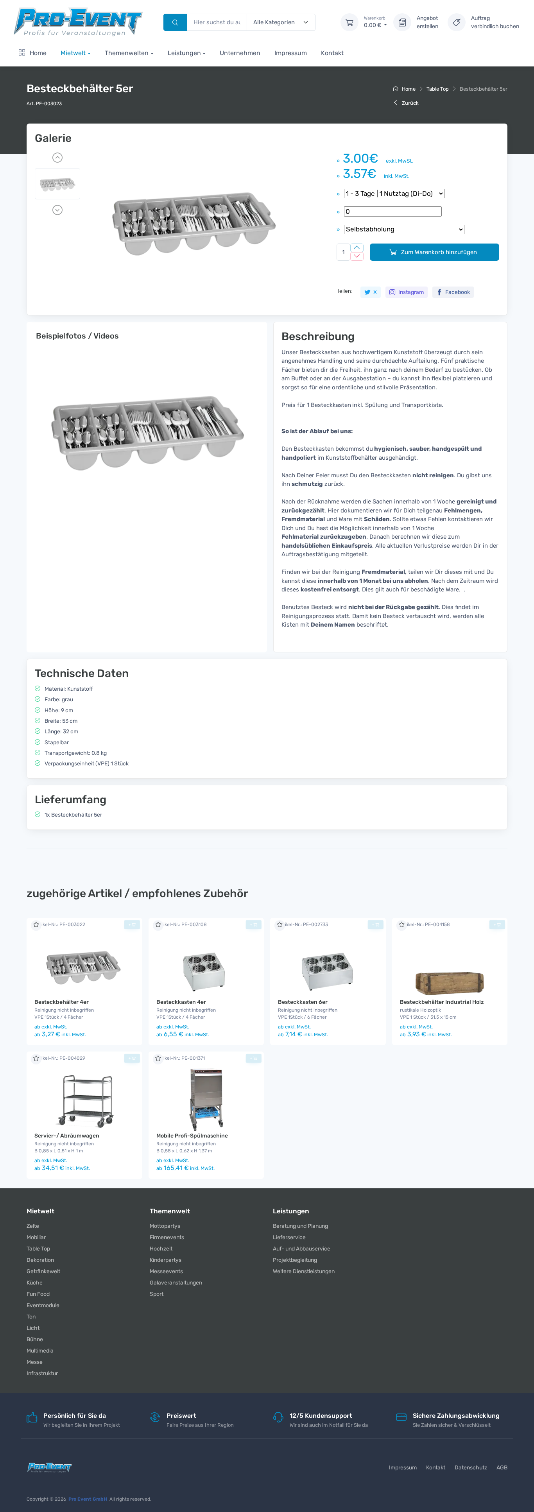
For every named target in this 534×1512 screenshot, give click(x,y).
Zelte (33, 1226)
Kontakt (332, 53)
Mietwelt (73, 53)
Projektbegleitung (295, 1260)
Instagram (410, 292)
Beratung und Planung (300, 1226)
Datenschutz (471, 1467)
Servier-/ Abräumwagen (66, 1135)
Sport (156, 1294)
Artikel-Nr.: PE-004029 (59, 1058)
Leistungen (184, 53)
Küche (35, 1282)
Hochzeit (161, 1248)
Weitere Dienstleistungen (304, 1271)
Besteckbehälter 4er (61, 1002)
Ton (31, 1316)
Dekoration (40, 1260)
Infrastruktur (42, 1373)
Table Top (437, 89)
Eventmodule (43, 1305)
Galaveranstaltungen (176, 1282)
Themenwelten (127, 53)
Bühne (35, 1339)
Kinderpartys (165, 1260)
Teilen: (345, 291)
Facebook (457, 292)
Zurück (410, 103)
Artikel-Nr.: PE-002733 (303, 924)
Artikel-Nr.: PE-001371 (180, 1058)
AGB (501, 1467)
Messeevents (166, 1271)
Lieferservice (289, 1237)
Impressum (290, 53)
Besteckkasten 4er (181, 1002)
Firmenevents (167, 1237)
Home (37, 53)
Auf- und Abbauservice (301, 1248)
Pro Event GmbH (87, 1499)
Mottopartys (165, 1226)
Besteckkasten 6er (303, 1002)
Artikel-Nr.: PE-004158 (425, 924)
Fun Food (38, 1294)
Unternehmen (240, 53)
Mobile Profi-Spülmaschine (192, 1135)
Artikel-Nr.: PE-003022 (59, 924)
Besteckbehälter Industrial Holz (442, 1002)
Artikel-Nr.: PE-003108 (181, 924)
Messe (35, 1362)
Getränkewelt (43, 1271)
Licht (33, 1328)
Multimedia (40, 1350)
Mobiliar (36, 1237)
